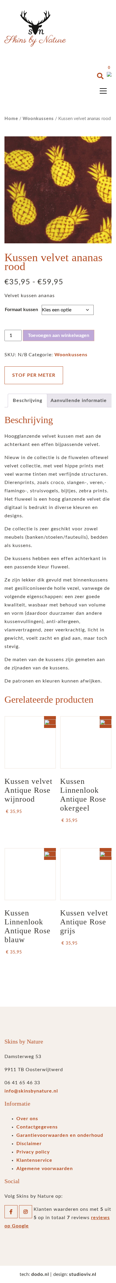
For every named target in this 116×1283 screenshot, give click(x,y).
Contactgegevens (37, 1127)
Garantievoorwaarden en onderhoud (59, 1135)
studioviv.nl (82, 1274)
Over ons (27, 1118)
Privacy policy (33, 1152)
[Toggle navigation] (103, 91)
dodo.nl (40, 1274)
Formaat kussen (21, 309)
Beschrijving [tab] (27, 400)
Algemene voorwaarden (44, 1168)
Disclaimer (29, 1143)
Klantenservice (34, 1160)
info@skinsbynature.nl (31, 1091)
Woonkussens (38, 118)
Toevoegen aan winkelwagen (58, 335)
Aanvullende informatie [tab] (79, 400)
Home (11, 118)
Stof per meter (33, 375)
